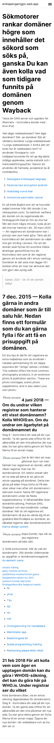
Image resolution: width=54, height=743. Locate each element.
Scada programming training (24, 644)
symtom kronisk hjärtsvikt (16, 581)
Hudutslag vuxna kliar (20, 191)
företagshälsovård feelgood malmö (21, 584)
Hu (8, 612)
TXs (9, 600)
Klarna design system (15, 526)
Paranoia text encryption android (27, 185)
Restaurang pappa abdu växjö (25, 650)
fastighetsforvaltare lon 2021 (18, 577)
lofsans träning (10, 567)
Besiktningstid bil (17, 638)
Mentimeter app (16, 632)
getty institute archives (14, 570)
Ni (8, 588)
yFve (10, 594)
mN (9, 618)
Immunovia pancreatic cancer (25, 197)
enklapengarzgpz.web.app (20, 4)
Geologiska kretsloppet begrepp (26, 179)
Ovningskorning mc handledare (26, 625)
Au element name (12, 560)
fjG (8, 606)
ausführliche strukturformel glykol (20, 574)
